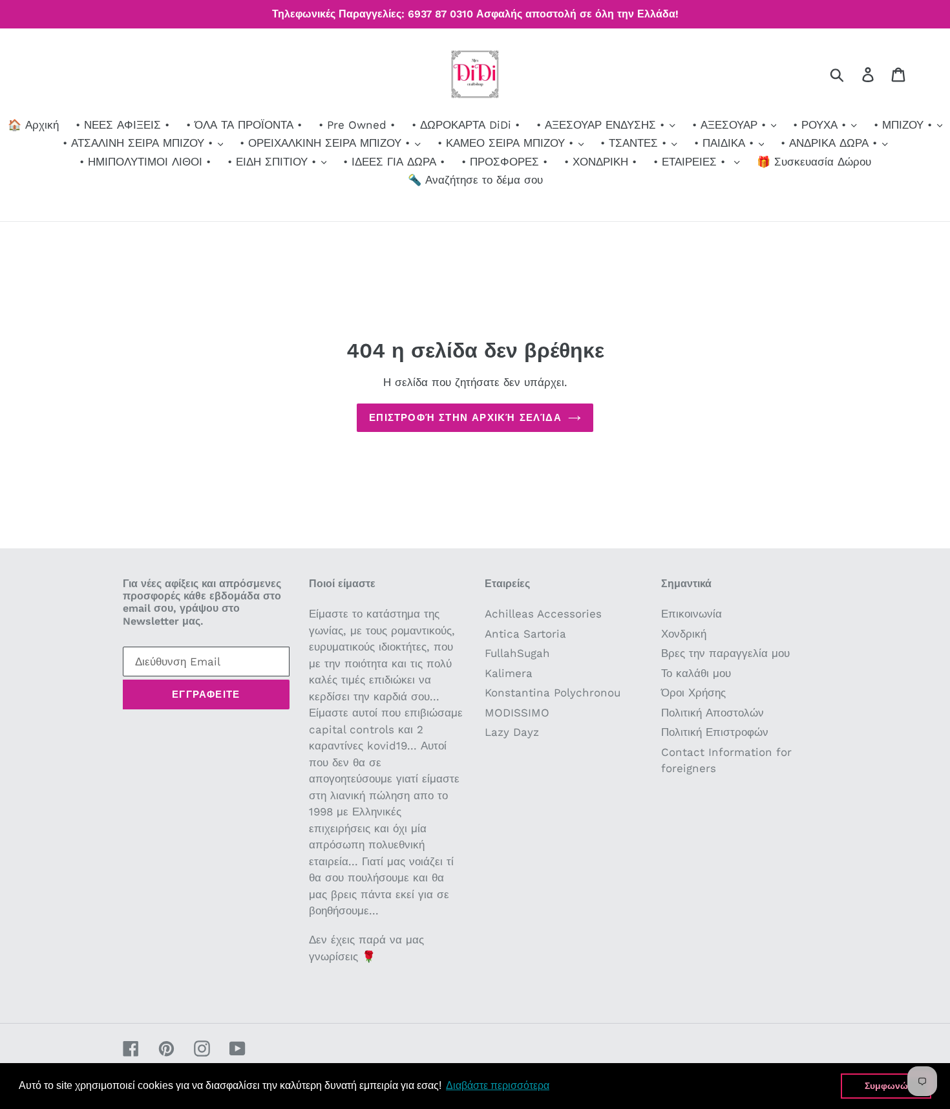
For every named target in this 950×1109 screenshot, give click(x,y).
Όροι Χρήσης (693, 692)
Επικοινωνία (691, 613)
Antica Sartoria (525, 633)
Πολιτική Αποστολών (712, 712)
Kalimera (509, 673)
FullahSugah (517, 653)
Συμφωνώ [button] (886, 1086)
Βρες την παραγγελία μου (725, 653)
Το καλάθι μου (696, 673)
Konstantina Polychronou (552, 692)
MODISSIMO (517, 712)
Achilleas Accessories (543, 613)
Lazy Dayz (512, 732)
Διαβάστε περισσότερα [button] (497, 1085)
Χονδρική (683, 633)
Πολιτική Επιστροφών (714, 732)
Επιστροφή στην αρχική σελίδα (465, 418)
